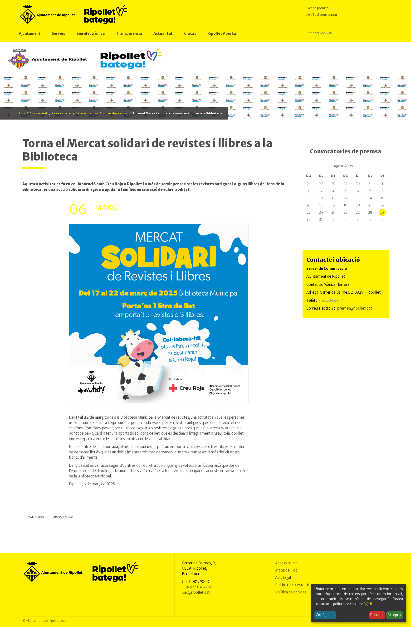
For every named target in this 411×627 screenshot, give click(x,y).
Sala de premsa (317, 8)
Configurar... (325, 615)
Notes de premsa (115, 113)
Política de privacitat (292, 584)
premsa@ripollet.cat (354, 308)
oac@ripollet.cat (196, 592)
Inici (22, 113)
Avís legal (283, 577)
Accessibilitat (286, 563)
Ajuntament (38, 113)
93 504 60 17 (332, 300)
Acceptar (394, 615)
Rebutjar (377, 615)
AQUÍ (367, 604)
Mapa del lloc (286, 570)
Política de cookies (290, 592)
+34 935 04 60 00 (197, 587)
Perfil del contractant (321, 15)
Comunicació (61, 113)
